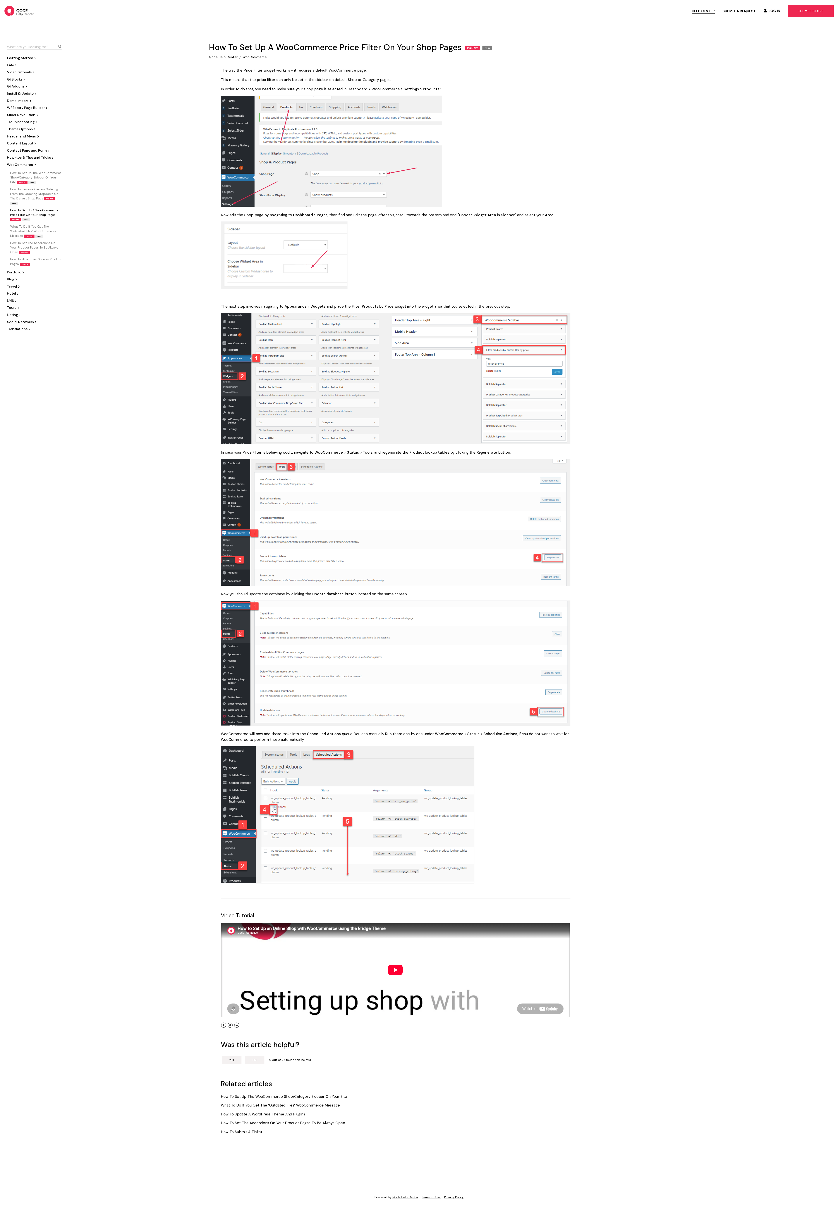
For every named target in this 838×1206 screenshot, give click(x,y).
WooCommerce (254, 57)
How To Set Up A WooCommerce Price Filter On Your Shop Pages (34, 214)
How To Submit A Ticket (241, 1131)
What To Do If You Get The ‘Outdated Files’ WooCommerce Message (33, 231)
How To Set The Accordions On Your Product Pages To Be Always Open (34, 247)
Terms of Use (431, 1197)
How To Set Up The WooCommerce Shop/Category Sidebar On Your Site (36, 177)
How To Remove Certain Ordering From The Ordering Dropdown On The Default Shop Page (34, 195)
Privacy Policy (454, 1197)
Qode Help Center (223, 57)
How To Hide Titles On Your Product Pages (36, 261)
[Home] (19, 11)
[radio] (232, 1060)
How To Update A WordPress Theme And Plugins (263, 1114)
